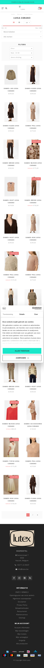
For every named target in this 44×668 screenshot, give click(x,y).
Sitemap (22, 618)
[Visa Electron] (39, 655)
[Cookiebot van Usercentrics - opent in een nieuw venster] (32, 308)
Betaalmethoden (22, 608)
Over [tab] (36, 314)
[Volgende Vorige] (37, 515)
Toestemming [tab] (8, 314)
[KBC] (35, 651)
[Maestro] (4, 655)
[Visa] (32, 655)
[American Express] (7, 651)
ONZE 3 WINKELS (22, 592)
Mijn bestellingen (22, 631)
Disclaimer (22, 602)
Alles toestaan (22, 351)
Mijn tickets (22, 634)
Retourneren (22, 611)
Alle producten (22, 644)
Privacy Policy (22, 605)
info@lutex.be (23, 569)
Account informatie (22, 628)
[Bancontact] (18, 655)
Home (13, 14)
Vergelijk (22, 640)
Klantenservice (22, 615)
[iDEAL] (28, 651)
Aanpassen (21, 358)
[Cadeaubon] (21, 651)
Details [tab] (22, 314)
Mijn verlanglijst (22, 637)
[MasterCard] (11, 655)
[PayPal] (25, 655)
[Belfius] (14, 651)
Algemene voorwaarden (22, 599)
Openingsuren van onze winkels (22, 595)
